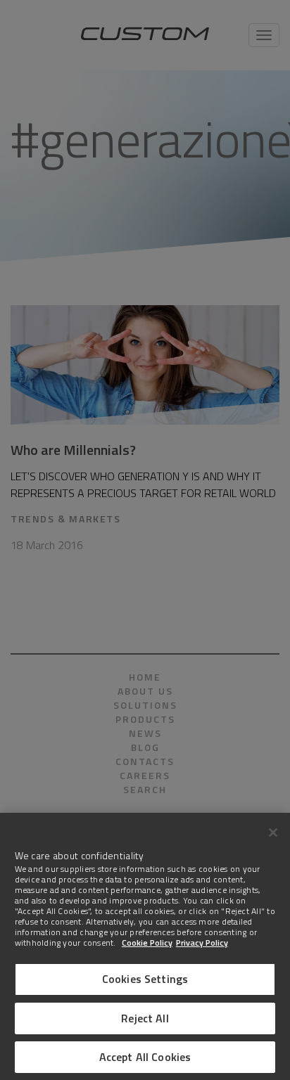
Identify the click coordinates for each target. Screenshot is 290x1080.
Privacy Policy (202, 942)
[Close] (273, 832)
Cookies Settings (145, 978)
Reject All (145, 1018)
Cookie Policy (147, 942)
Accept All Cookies (145, 1056)
